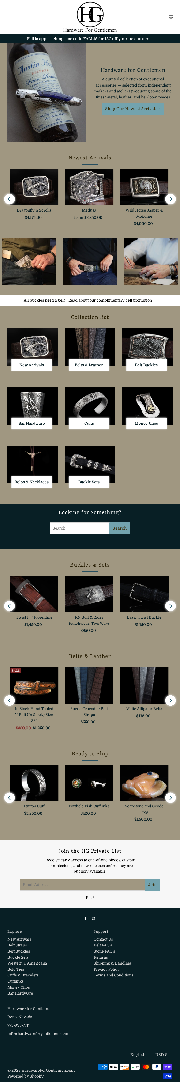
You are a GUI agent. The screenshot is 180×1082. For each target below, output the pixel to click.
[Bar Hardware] (33, 406)
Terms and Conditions (113, 975)
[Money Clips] (147, 406)
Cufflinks (16, 981)
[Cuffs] (90, 406)
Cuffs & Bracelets (23, 975)
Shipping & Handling (112, 963)
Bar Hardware (20, 993)
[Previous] (9, 199)
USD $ (161, 1055)
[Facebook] (87, 897)
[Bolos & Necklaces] (33, 464)
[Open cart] (171, 17)
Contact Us (103, 939)
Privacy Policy (106, 969)
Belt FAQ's (103, 945)
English (138, 1055)
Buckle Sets (18, 957)
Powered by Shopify (26, 1076)
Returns (101, 957)
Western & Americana (27, 963)
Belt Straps (17, 945)
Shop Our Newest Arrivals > (133, 109)
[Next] (170, 199)
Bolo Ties (16, 969)
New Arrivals (19, 939)
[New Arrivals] (33, 347)
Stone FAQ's (104, 951)
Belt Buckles (19, 951)
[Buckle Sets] (90, 464)
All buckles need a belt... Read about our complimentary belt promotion (88, 300)
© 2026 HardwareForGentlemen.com (41, 1070)
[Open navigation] (8, 17)
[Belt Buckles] (147, 347)
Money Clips (19, 987)
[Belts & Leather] (90, 347)
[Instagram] (92, 897)
